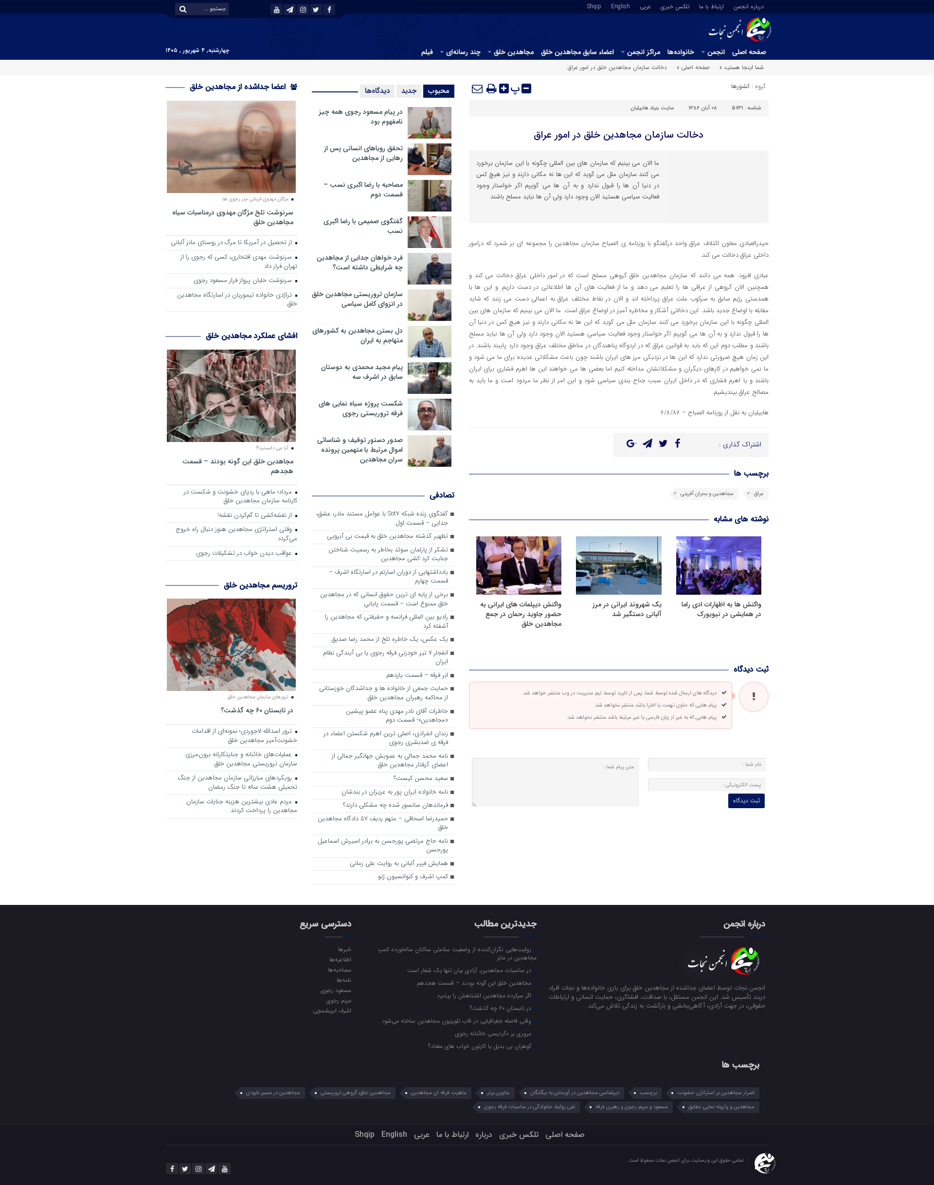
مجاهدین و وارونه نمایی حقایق (721, 1107)
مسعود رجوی (336, 990)
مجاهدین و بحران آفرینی (707, 494)
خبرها (344, 949)
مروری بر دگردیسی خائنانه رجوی (494, 1033)
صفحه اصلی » (693, 67)
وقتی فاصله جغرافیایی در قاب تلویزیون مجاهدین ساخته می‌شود (457, 1020)
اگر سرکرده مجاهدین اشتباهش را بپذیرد (485, 995)
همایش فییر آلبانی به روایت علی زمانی (399, 863)
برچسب (648, 1093)
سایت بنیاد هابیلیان (652, 108)
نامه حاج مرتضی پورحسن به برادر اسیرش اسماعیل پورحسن (383, 846)
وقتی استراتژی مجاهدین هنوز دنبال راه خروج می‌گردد (236, 534)
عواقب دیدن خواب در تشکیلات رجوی (245, 553)
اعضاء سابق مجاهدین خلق (577, 52)
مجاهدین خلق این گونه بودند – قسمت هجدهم (237, 466)
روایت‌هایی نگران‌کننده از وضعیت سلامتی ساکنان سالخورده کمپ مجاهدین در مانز (457, 953)
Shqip (594, 6)
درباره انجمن (749, 6)
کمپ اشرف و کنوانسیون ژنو (413, 877)
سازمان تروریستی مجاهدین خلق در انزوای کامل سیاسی (357, 299)
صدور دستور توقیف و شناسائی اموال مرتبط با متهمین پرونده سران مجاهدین (360, 450)
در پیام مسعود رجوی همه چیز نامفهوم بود (361, 116)
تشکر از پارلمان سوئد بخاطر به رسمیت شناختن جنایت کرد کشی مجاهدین (388, 555)
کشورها (740, 86)
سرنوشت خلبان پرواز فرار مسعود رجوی (244, 280)
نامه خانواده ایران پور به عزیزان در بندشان (394, 792)
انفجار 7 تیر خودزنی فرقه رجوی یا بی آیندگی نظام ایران (385, 658)
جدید (408, 91)
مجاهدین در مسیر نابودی (273, 1093)
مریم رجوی (338, 1000)
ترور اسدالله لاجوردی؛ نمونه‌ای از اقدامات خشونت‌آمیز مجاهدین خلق (244, 736)
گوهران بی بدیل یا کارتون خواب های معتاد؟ (480, 1046)
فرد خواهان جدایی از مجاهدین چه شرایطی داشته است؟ (360, 262)
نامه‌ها (344, 979)
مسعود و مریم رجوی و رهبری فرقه (631, 1107)
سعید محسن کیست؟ (421, 778)
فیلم (427, 52)
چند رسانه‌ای (463, 52)
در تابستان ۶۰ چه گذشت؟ (257, 710)
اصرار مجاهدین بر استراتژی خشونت (715, 1093)
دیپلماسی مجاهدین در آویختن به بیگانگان (574, 1093)
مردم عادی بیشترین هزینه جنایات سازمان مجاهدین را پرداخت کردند (241, 806)
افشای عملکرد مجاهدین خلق (251, 336)
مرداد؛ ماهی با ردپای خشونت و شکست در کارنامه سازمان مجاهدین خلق (240, 497)
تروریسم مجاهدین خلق (260, 585)
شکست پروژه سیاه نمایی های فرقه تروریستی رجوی (361, 408)
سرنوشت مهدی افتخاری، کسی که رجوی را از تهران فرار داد (238, 262)
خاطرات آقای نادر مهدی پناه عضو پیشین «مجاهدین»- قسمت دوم (397, 716)
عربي (645, 6)
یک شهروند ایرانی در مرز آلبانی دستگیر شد (627, 609)
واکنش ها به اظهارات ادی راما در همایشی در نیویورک (721, 609)
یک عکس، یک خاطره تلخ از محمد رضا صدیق (390, 639)
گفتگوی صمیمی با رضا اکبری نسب (363, 226)
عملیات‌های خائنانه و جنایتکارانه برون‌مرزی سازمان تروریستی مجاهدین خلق (241, 759)
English (620, 6)
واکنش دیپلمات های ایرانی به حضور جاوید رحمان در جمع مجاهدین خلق (520, 614)
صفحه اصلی (749, 52)
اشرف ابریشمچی (332, 1010)
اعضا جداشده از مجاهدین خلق (239, 87)
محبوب (438, 91)
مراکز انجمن (643, 52)
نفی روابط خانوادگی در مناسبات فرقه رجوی (529, 1107)
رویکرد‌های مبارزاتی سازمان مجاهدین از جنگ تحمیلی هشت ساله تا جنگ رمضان (237, 783)
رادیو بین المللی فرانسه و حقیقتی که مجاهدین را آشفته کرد (386, 622)
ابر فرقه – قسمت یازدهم (417, 675)
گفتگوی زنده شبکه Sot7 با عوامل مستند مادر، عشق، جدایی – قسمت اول (382, 519)
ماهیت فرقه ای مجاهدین (439, 1093)
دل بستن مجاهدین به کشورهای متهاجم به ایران (357, 335)
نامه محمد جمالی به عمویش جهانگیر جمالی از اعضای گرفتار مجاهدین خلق (390, 761)
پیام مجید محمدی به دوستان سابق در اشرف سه (362, 372)
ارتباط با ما (711, 6)
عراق (759, 494)
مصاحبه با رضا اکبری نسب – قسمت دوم (363, 189)
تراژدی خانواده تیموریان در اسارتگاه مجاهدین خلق (237, 300)
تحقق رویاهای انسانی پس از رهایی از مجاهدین (363, 153)
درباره (483, 1135)
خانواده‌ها (680, 52)
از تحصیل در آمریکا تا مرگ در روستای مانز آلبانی (232, 243)
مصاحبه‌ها (339, 969)
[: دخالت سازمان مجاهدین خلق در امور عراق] (478, 88)
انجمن (716, 52)
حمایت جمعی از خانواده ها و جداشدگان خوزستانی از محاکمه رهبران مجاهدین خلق (383, 693)
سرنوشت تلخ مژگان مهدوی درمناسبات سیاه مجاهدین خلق (232, 217)
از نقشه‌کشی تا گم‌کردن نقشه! (255, 515)
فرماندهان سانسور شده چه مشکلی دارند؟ (395, 805)
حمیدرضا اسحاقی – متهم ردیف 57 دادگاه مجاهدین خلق (383, 823)
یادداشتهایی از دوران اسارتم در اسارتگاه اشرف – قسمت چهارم (388, 577)
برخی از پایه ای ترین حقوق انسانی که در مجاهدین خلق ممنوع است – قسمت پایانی (384, 599)
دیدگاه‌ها (377, 91)
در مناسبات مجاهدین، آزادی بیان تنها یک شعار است (470, 970)
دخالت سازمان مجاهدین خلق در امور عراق (618, 134)
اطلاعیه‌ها (340, 959)
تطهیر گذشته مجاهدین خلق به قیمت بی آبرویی (387, 536)
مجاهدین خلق (514, 52)
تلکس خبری (675, 6)
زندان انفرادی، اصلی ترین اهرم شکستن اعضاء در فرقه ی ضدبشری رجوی (385, 738)
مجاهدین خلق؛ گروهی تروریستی (356, 1093)
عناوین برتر (498, 1093)
